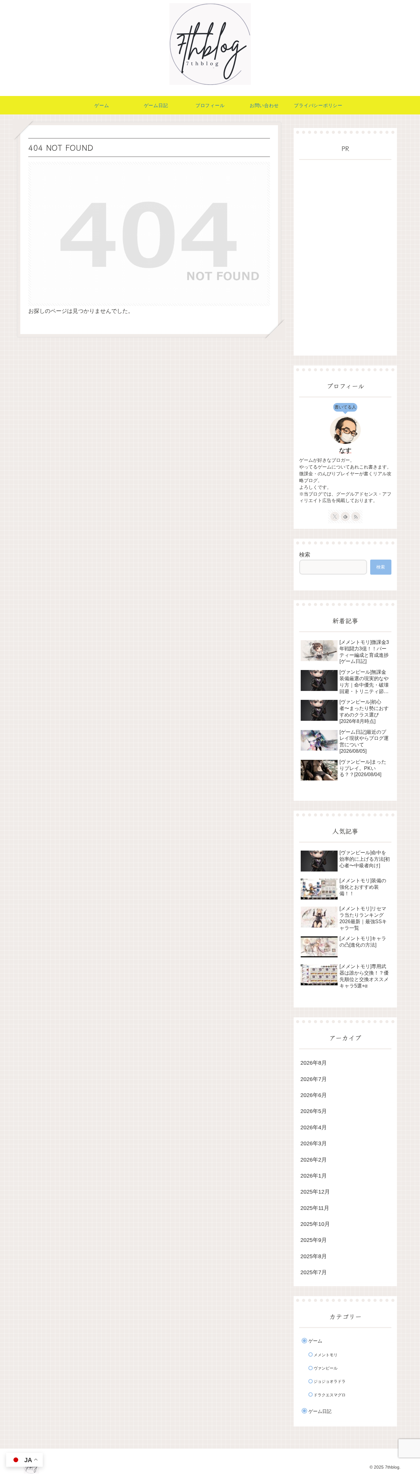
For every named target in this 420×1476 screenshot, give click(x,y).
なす (345, 450)
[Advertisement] (345, 258)
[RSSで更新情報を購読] (356, 517)
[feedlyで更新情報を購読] (345, 517)
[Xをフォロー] (335, 517)
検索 (304, 555)
